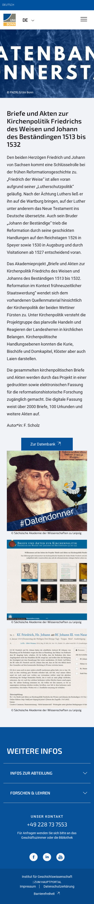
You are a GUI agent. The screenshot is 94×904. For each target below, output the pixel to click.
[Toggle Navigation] (84, 19)
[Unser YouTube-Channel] (60, 857)
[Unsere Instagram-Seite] (47, 857)
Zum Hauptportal (47, 882)
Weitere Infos (34, 750)
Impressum (28, 886)
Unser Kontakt (47, 817)
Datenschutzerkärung (59, 886)
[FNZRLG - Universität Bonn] (9, 20)
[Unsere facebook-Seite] (33, 857)
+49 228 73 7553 (47, 824)
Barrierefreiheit (44, 894)
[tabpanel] (47, 63)
